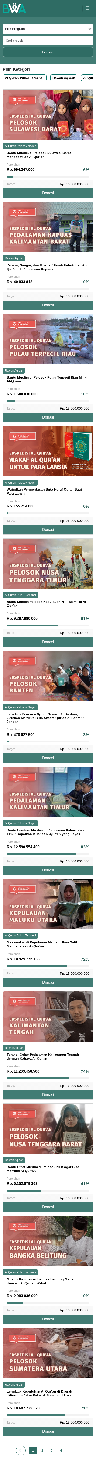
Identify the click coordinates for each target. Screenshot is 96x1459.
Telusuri (48, 52)
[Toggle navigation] (87, 8)
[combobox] (48, 29)
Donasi (48, 193)
